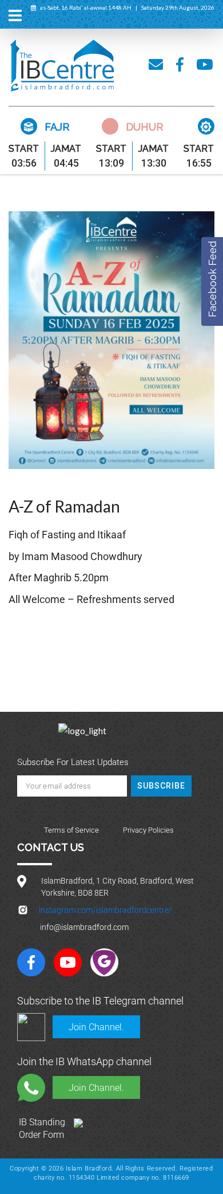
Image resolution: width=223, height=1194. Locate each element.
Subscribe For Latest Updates (73, 762)
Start (24, 148)
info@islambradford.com (84, 927)
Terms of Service (71, 830)
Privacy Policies (148, 830)
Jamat (66, 148)
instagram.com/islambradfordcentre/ (105, 910)
